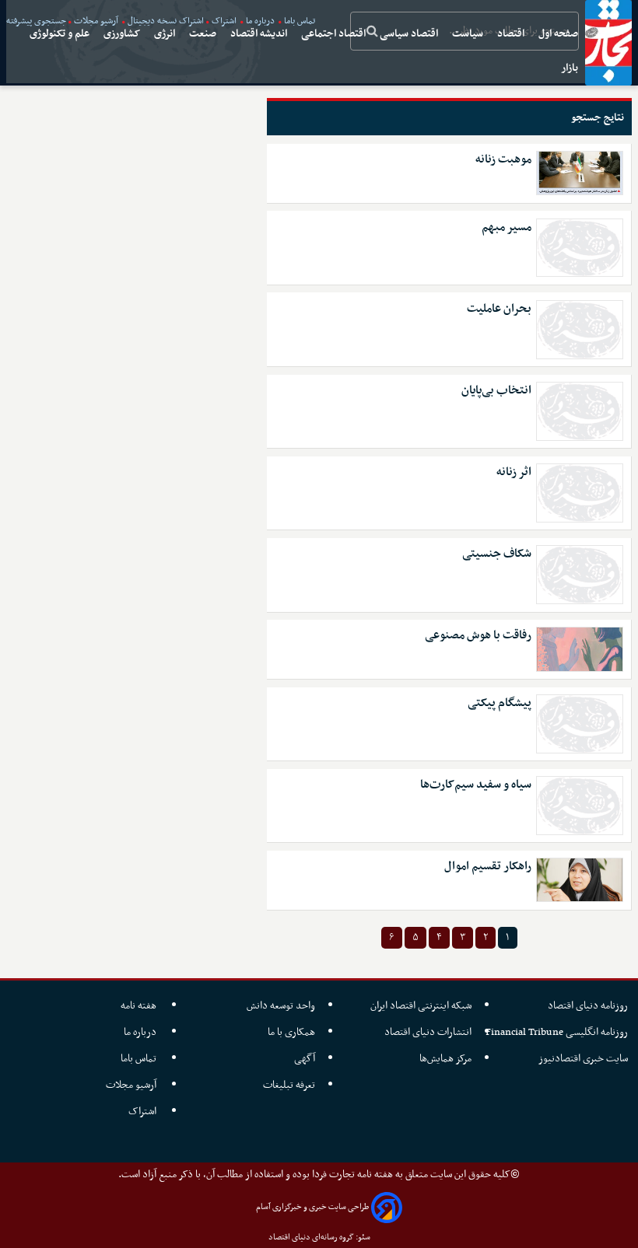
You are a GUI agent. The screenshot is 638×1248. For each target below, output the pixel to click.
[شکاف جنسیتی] (579, 574)
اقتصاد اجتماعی (334, 34)
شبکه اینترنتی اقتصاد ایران (420, 1006)
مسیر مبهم (506, 227)
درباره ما (141, 1032)
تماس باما (140, 1059)
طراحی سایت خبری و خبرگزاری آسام (312, 1207)
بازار (570, 68)
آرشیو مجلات (132, 1085)
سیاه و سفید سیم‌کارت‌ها (475, 785)
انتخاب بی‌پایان (496, 391)
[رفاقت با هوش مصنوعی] (579, 649)
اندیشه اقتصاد (259, 34)
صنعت (204, 34)
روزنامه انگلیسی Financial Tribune (557, 1032)
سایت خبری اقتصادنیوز (583, 1059)
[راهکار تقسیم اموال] (579, 880)
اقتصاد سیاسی (410, 34)
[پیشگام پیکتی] (579, 723)
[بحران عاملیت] (579, 329)
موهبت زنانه (503, 160)
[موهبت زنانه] (579, 173)
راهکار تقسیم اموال (487, 867)
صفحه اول (559, 34)
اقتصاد (512, 34)
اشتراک (143, 1111)
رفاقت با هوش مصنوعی (478, 636)
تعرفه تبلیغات (289, 1085)
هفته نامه (140, 1006)
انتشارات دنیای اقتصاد (427, 1032)
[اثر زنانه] (579, 493)
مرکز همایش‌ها (445, 1059)
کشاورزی (122, 34)
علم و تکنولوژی (61, 34)
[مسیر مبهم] (579, 248)
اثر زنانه (513, 472)
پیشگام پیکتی (499, 703)
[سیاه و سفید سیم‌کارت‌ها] (579, 805)
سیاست (469, 34)
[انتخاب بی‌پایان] (579, 411)
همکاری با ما (291, 1032)
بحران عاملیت (499, 309)
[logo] (608, 43)
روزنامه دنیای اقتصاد (588, 1006)
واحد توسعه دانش (281, 1006)
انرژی (165, 34)
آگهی (304, 1059)
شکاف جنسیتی (496, 554)
